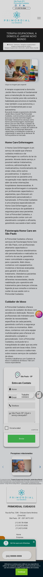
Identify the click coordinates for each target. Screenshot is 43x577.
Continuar (21, 572)
